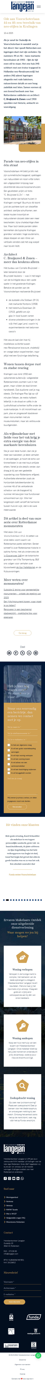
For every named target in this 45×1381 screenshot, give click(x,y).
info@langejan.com (11, 1254)
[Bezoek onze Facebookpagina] (5, 1178)
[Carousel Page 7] (22, 900)
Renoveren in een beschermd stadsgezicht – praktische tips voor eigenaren (20, 613)
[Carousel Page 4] (13, 900)
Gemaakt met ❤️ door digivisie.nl (22, 1379)
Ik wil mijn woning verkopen (22, 755)
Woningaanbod (12, 1197)
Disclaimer (22, 1360)
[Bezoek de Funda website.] (33, 1317)
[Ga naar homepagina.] (22, 6)
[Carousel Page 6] (19, 900)
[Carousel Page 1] (4, 900)
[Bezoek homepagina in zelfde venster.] (14, 1149)
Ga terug (22, 633)
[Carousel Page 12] (35, 900)
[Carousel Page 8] (24, 900)
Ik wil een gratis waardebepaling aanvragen (23, 750)
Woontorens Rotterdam (15, 1222)
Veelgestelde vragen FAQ (15, 1218)
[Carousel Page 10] (30, 900)
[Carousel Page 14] (41, 900)
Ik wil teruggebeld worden (21, 773)
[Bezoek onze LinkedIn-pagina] (18, 1178)
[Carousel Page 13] (38, 900)
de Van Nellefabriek (25, 567)
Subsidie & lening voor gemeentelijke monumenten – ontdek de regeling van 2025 (22, 593)
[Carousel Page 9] (27, 900)
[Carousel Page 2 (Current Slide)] (7, 900)
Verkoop (9, 1205)
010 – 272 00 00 (10, 1251)
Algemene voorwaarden (22, 1364)
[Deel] (9, 653)
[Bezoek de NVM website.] (11, 1317)
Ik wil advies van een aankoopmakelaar (19, 764)
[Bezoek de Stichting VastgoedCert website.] (33, 1331)
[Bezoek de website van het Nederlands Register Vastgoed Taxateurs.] (33, 1345)
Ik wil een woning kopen (20, 759)
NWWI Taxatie (12, 1209)
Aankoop (9, 1201)
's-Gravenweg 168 (13, 555)
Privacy (22, 1369)
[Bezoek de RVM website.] (11, 1331)
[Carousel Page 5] (16, 900)
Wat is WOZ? (11, 1213)
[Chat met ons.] (22, 1178)
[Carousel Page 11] (33, 900)
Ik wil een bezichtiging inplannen (23, 769)
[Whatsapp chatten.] (38, 1356)
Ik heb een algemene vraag (21, 745)
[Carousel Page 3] (11, 900)
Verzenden (17, 806)
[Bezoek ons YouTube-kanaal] (13, 1178)
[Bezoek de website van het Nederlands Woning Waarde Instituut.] (11, 1345)
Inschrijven (14, 1302)
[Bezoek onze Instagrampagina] (9, 1178)
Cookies (22, 1374)
